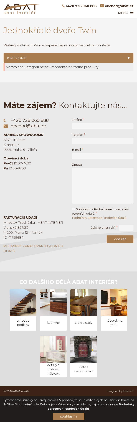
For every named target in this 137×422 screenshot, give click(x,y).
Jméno (78, 119)
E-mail (77, 149)
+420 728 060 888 (81, 6)
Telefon (78, 134)
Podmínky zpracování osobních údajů (99, 218)
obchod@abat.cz (119, 6)
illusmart (128, 391)
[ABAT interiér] (21, 9)
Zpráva (77, 164)
